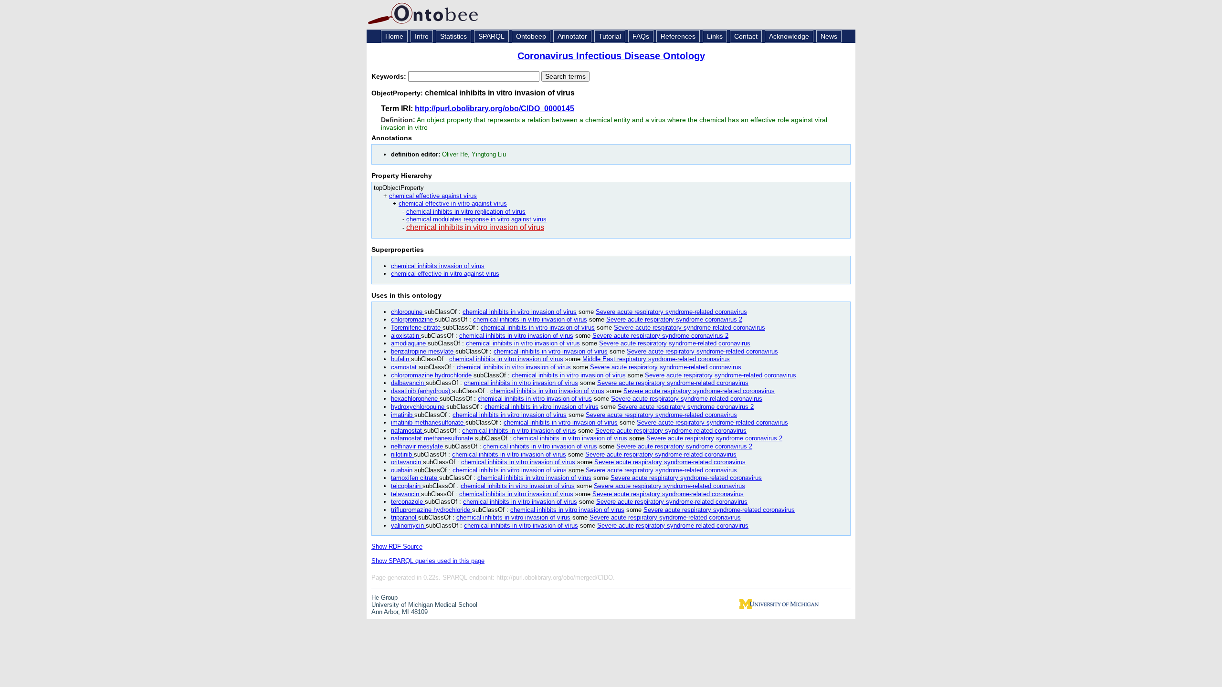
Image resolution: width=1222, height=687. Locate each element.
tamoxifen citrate (415, 477)
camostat (405, 367)
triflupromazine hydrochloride (431, 509)
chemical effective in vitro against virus (453, 203)
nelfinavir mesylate (418, 446)
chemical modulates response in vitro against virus (476, 219)
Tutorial (610, 36)
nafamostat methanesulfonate (433, 438)
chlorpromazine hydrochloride (432, 375)
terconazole (408, 501)
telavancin (406, 494)
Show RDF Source (396, 546)
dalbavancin (408, 382)
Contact (746, 36)
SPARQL (491, 36)
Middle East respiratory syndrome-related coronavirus (656, 359)
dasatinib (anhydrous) (421, 391)
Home (394, 36)
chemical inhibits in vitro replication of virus (466, 211)
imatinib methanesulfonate (428, 422)
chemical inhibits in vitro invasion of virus (475, 227)
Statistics (453, 36)
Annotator (572, 36)
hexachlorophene (415, 398)
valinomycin (408, 525)
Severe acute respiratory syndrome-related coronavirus (671, 311)
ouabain (402, 470)
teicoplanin (406, 485)
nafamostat (407, 430)
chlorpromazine (413, 319)
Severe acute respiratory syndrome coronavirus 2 (674, 319)
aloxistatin (406, 335)
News (829, 36)
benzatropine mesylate (423, 351)
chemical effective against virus (433, 195)
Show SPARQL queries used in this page (428, 560)
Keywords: (389, 76)
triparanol (404, 517)
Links (715, 36)
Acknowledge (789, 36)
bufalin (401, 359)
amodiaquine (409, 343)
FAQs (640, 36)
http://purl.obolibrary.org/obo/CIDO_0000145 (494, 108)
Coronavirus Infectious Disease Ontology (611, 56)
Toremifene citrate (416, 327)
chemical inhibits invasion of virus (438, 266)
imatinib (402, 414)
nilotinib (402, 454)
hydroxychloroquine (418, 406)
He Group (384, 597)
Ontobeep (531, 36)
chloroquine (407, 311)
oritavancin (407, 462)
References (678, 36)
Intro (422, 36)
